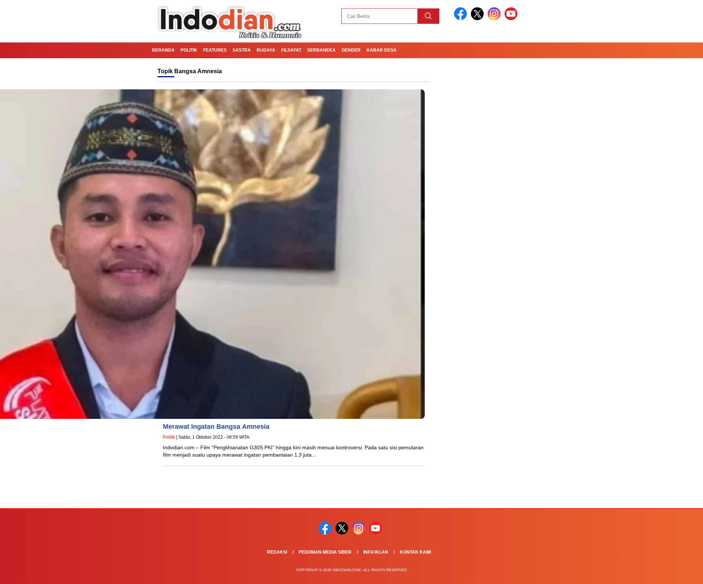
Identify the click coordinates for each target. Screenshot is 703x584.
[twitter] (478, 18)
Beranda (163, 50)
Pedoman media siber (325, 552)
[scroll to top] (675, 572)
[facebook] (461, 18)
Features (215, 50)
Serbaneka (321, 50)
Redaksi (277, 552)
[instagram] (495, 18)
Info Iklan (375, 552)
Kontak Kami (415, 552)
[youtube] (512, 18)
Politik (189, 50)
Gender (351, 50)
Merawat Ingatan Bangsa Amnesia (216, 426)
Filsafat (291, 50)
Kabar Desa (382, 50)
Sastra (242, 50)
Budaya (266, 50)
